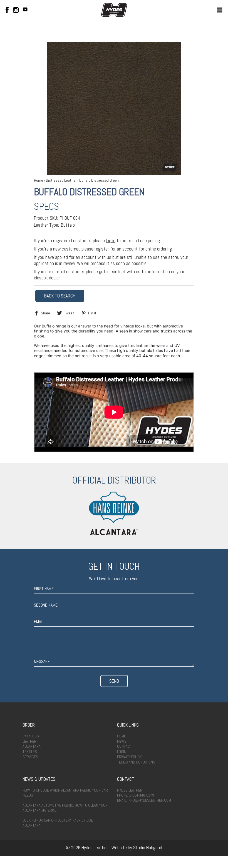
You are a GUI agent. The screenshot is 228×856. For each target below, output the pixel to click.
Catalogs (31, 736)
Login (121, 751)
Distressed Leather (61, 180)
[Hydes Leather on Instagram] (16, 10)
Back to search (59, 296)
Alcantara (32, 746)
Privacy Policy (129, 756)
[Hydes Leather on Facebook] (7, 10)
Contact (124, 746)
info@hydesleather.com (149, 800)
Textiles (30, 751)
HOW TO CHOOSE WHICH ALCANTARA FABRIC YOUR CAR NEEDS (65, 793)
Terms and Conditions (136, 762)
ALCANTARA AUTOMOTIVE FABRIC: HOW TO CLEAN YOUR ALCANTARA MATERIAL (65, 808)
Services (30, 756)
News (122, 741)
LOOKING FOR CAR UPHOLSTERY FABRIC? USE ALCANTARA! (58, 823)
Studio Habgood (147, 848)
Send (114, 681)
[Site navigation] (219, 10)
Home (38, 180)
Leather (29, 741)
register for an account (116, 249)
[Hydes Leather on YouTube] (25, 10)
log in (110, 240)
